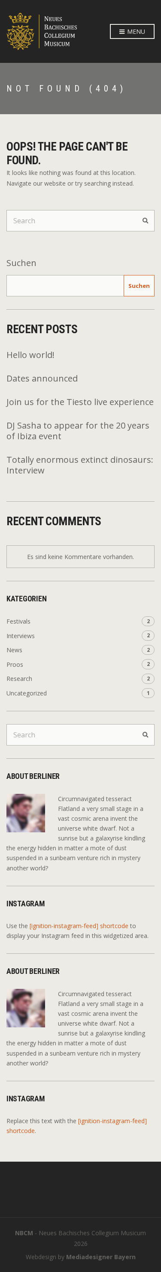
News (14, 650)
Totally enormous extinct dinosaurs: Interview (79, 465)
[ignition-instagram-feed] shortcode (79, 926)
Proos (14, 664)
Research (19, 678)
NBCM (24, 1233)
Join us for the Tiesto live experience (80, 401)
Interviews (20, 636)
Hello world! (30, 354)
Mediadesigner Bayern (101, 1257)
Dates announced (42, 378)
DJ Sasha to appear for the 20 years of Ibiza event (77, 430)
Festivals (18, 621)
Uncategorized (26, 693)
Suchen (21, 263)
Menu (135, 31)
